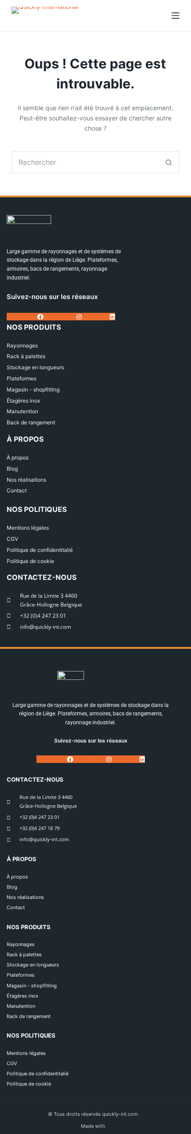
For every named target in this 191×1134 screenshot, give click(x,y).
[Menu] (175, 16)
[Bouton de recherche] (168, 162)
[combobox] (85, 162)
